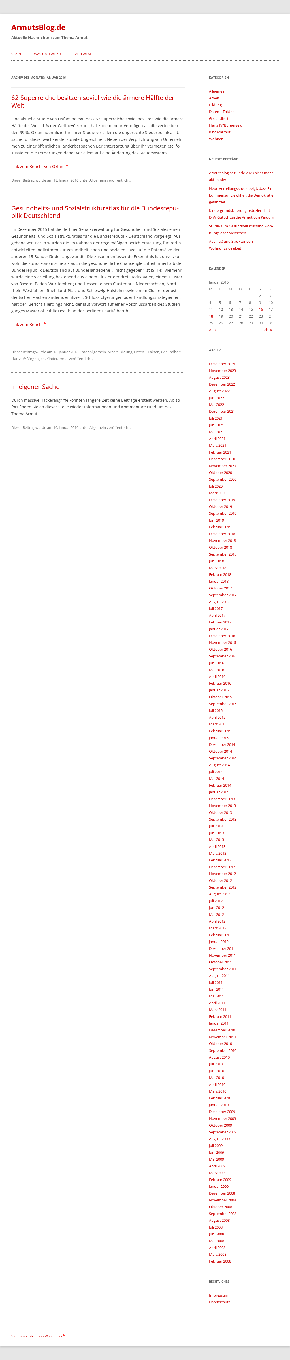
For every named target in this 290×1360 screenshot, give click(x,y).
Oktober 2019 (220, 506)
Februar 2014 (220, 785)
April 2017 (217, 615)
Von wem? (83, 54)
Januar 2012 (219, 941)
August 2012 (219, 894)
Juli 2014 (216, 771)
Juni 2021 (216, 424)
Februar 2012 (220, 934)
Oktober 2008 (220, 1206)
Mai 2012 (216, 914)
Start (16, 54)
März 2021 (217, 445)
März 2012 (217, 928)
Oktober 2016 (220, 649)
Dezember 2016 (222, 635)
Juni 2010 (216, 1070)
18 (211, 316)
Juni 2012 (216, 907)
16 (261, 309)
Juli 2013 (216, 826)
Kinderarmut (57, 358)
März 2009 (217, 1172)
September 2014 (222, 758)
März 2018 (217, 567)
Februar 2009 (220, 1179)
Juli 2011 (216, 982)
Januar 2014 (219, 792)
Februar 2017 (220, 622)
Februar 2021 (220, 452)
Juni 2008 (216, 1233)
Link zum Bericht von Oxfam (38, 166)
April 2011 (217, 1002)
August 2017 (219, 601)
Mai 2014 (216, 778)
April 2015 (217, 717)
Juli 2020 (216, 486)
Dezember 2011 (222, 948)
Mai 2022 (216, 404)
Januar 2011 (219, 1023)
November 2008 (222, 1199)
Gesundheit (171, 351)
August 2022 (219, 390)
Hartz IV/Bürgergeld (28, 358)
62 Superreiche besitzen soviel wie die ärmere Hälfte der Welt (92, 101)
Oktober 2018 (220, 547)
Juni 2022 (216, 397)
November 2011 (222, 955)
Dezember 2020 (222, 458)
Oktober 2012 (220, 880)
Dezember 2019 (222, 499)
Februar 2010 (220, 1098)
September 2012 (222, 887)
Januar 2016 (219, 690)
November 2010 (222, 1036)
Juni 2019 (216, 520)
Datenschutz (219, 1301)
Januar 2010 (219, 1104)
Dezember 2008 (222, 1193)
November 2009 (222, 1118)
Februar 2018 (220, 574)
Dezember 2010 (222, 1030)
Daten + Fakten (146, 351)
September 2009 (222, 1132)
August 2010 (219, 1057)
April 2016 (217, 676)
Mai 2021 (216, 431)
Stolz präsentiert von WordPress (36, 1336)
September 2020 (222, 479)
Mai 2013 (216, 839)
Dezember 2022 (222, 384)
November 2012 (222, 873)
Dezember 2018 (222, 533)
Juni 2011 (216, 989)
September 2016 (222, 656)
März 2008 (217, 1254)
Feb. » (267, 329)
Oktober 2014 (220, 751)
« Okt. (214, 329)
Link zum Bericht (27, 324)
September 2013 (222, 819)
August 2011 (219, 975)
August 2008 (219, 1220)
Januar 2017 (219, 628)
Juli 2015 (216, 710)
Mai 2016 (216, 669)
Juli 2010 (216, 1064)
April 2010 (217, 1084)
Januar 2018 (219, 581)
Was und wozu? (48, 54)
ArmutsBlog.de (38, 27)
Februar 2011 (220, 1016)
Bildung (126, 351)
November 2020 (222, 465)
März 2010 (217, 1091)
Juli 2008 (216, 1227)
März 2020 (217, 492)
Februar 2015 (220, 730)
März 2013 (217, 853)
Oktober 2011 (220, 962)
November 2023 (222, 370)
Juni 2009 (216, 1152)
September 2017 (222, 594)
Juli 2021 (216, 418)
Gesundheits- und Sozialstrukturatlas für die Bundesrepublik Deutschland (95, 212)
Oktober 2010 (220, 1043)
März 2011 (217, 1009)
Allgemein (97, 180)
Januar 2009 (219, 1186)
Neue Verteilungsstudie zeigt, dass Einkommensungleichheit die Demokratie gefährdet (241, 195)
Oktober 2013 (220, 812)
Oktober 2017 (220, 588)
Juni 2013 (216, 832)
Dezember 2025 (222, 363)
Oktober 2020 (220, 472)
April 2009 (217, 1166)
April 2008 (217, 1247)
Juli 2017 (216, 608)
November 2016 (222, 642)
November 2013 (222, 805)
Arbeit (113, 351)
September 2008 (222, 1213)
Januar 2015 (219, 737)
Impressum (218, 1295)
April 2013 (217, 846)
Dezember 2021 (222, 411)
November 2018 (222, 540)
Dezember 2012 (222, 866)
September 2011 (222, 968)
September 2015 (222, 703)
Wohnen (216, 138)
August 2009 (219, 1138)
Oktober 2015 (220, 696)
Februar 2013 (220, 860)
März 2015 (217, 724)
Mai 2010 (216, 1077)
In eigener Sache (35, 386)
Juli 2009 (216, 1145)
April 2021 (217, 438)
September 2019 (222, 513)
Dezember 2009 (222, 1111)
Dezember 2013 (222, 798)
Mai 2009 (216, 1159)
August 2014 (219, 764)
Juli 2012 (216, 900)
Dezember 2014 (222, 744)
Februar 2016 (220, 683)
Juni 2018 (216, 560)
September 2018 (222, 554)
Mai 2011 (216, 996)
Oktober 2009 (220, 1125)
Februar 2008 (220, 1261)
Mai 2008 (216, 1240)
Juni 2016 (216, 662)
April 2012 (217, 921)
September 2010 (222, 1050)
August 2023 (219, 377)
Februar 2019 (220, 526)
